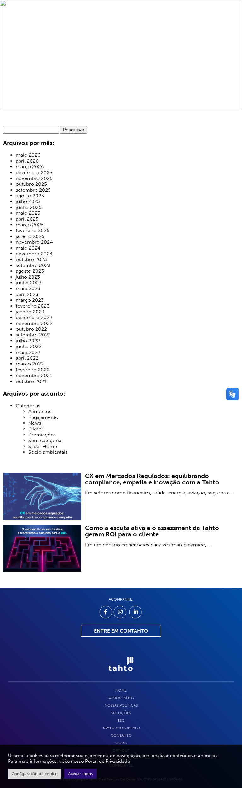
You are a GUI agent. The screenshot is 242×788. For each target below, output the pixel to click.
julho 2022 (28, 341)
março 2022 (30, 364)
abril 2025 (27, 219)
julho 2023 (28, 277)
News (34, 423)
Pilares (35, 429)
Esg (121, 720)
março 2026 (30, 167)
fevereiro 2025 (32, 230)
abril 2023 (27, 294)
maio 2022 (28, 352)
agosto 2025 (30, 196)
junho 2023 (29, 283)
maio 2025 (28, 213)
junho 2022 (29, 346)
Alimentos (39, 411)
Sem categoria (44, 440)
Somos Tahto (121, 698)
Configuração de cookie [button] (34, 773)
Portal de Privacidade (107, 761)
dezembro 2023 (34, 254)
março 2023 (30, 300)
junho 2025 (29, 207)
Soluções (121, 713)
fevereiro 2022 (32, 370)
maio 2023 (28, 288)
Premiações (42, 435)
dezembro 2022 (34, 317)
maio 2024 (28, 248)
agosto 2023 (30, 271)
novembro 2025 (34, 178)
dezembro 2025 (34, 173)
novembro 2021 (34, 375)
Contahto (121, 735)
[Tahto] (121, 674)
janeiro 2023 (30, 312)
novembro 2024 (34, 242)
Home (121, 690)
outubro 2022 (31, 329)
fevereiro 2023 (32, 306)
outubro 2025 (31, 184)
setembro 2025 (33, 190)
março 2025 (30, 225)
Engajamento (43, 417)
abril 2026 (27, 161)
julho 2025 (28, 201)
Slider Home (42, 446)
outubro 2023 (31, 259)
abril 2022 (27, 358)
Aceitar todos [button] (80, 773)
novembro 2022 (34, 323)
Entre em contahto (121, 631)
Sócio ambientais (47, 452)
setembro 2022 (33, 335)
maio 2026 (28, 155)
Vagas (121, 743)
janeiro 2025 (30, 236)
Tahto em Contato (121, 728)
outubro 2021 (31, 381)
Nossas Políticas (121, 705)
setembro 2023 (33, 265)
